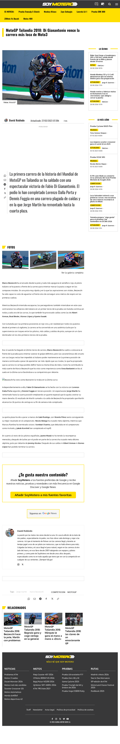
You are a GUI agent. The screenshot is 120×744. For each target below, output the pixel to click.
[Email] (5, 179)
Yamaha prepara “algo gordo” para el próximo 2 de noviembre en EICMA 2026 (102, 219)
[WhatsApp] (5, 175)
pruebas (93, 130)
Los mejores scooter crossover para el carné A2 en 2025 (102, 143)
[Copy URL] (5, 197)
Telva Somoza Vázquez (98, 133)
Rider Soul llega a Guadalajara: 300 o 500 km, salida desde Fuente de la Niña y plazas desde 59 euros (103, 58)
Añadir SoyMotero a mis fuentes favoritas (43, 495)
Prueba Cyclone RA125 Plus (101, 126)
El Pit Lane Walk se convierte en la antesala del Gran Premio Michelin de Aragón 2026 (103, 178)
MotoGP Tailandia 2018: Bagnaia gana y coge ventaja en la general (32, 632)
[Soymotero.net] (60, 4)
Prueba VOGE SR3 (97, 157)
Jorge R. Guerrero (108, 83)
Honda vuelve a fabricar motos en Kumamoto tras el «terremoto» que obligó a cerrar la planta (103, 95)
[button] (109, 4)
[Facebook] (5, 188)
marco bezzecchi (36, 592)
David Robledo (17, 120)
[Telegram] (5, 184)
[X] (5, 192)
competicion (58, 592)
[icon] (96, 4)
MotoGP (72, 592)
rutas (92, 65)
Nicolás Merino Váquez (98, 164)
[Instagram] (18, 564)
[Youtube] (68, 719)
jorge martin (22, 592)
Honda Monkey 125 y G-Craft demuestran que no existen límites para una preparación (102, 76)
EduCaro (101, 65)
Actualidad (94, 82)
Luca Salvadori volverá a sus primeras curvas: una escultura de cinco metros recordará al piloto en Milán (103, 198)
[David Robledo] (6, 120)
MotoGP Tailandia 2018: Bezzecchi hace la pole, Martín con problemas (12, 634)
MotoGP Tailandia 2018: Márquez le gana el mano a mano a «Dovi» (53, 632)
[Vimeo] (64, 719)
